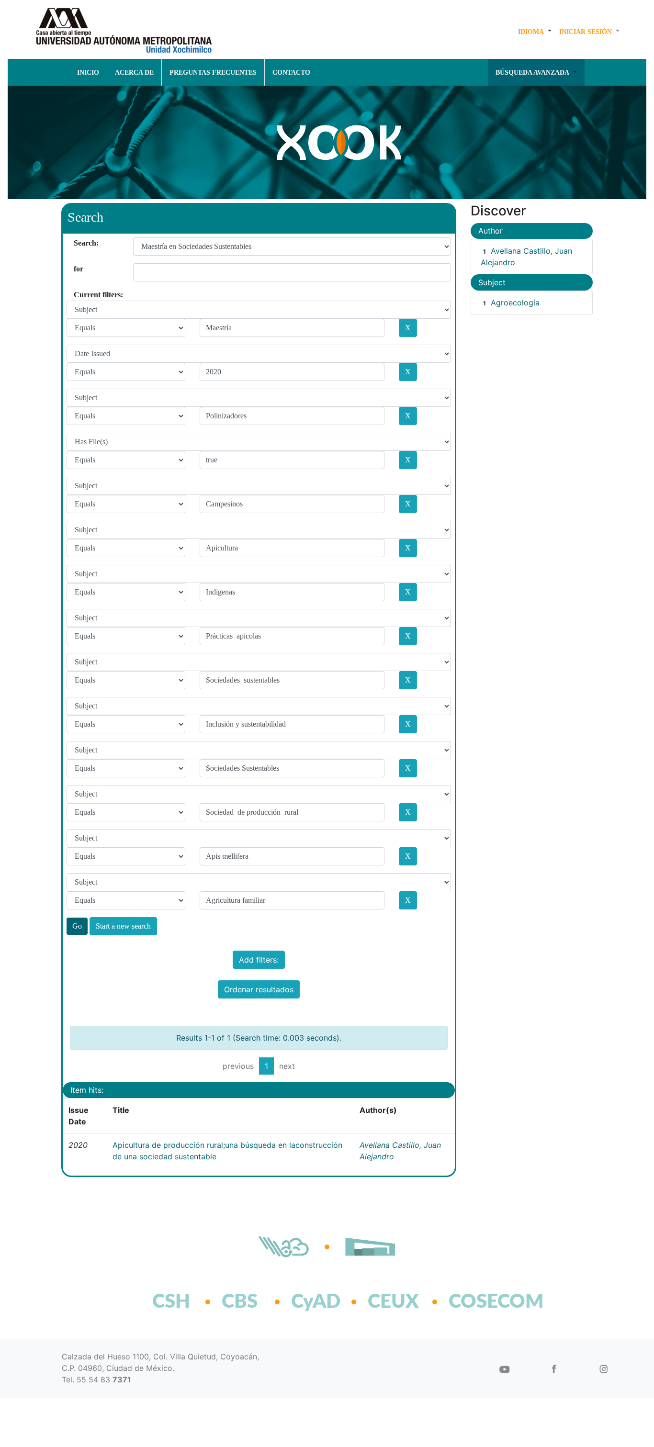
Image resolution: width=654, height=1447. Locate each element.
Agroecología (515, 302)
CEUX (393, 1302)
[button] (534, 31)
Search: (77, 243)
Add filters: (259, 960)
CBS (240, 1302)
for (77, 269)
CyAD (315, 1302)
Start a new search (123, 926)
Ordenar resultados (258, 989)
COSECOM (475, 1302)
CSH (171, 1302)
